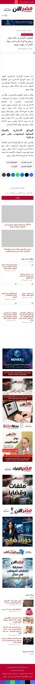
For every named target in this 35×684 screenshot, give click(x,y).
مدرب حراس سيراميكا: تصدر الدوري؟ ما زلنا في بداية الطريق (26, 276)
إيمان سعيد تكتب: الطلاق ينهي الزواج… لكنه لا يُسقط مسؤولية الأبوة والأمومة (12, 620)
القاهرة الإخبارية (26, 166)
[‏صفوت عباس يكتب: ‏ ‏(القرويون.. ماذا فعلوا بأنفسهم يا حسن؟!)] (28, 603)
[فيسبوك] (31, 175)
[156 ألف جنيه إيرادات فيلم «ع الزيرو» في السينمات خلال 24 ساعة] (17, 214)
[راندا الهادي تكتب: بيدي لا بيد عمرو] (28, 611)
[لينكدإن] (22, 682)
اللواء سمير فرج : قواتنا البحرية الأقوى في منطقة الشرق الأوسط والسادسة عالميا (17, 459)
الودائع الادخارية (11, 162)
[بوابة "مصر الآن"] (17, 8)
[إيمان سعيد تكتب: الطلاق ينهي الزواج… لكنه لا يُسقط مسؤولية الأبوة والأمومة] (28, 620)
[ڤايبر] (2, 682)
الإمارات (14, 166)
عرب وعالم (15, 673)
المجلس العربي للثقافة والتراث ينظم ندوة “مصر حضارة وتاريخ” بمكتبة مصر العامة (17, 373)
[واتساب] (18, 175)
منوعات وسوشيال (6, 673)
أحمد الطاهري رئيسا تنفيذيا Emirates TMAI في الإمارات (9, 295)
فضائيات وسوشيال (21, 30)
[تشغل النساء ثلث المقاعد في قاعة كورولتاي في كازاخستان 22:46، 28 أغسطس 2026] (28, 641)
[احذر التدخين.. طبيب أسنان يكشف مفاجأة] (25, 287)
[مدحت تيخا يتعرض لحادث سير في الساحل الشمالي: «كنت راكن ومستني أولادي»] (17, 238)
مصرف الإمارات (26, 162)
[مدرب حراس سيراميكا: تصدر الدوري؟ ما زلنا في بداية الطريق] (25, 268)
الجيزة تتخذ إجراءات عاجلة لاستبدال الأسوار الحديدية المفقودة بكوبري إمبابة (9, 266)
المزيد (30, 676)
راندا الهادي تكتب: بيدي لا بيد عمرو (11, 609)
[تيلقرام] (13, 175)
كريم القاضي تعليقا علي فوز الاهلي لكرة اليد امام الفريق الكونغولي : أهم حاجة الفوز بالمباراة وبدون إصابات (26, 316)
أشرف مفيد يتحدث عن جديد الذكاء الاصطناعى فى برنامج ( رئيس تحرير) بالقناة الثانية (18, 397)
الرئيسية (29, 30)
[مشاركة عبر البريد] (8, 175)
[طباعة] (4, 175)
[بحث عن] (33, 15)
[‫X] (27, 175)
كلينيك (4, 676)
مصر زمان (10, 676)
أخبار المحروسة (23, 673)
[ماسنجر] (22, 175)
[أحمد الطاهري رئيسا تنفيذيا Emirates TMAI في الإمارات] (9, 287)
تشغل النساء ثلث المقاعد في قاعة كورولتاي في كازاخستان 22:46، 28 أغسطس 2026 (11, 640)
